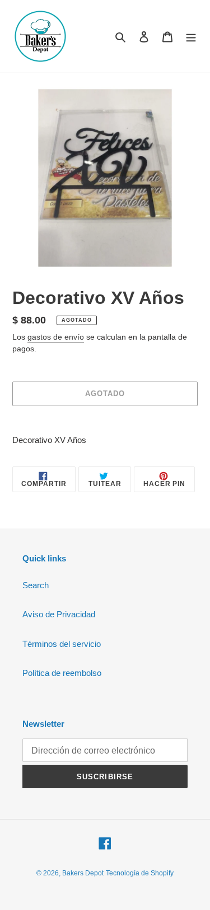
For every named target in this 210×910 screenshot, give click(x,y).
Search (35, 585)
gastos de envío (55, 336)
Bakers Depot (83, 873)
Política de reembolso (61, 673)
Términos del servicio (61, 644)
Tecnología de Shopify (140, 873)
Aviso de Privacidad (58, 614)
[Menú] (191, 37)
